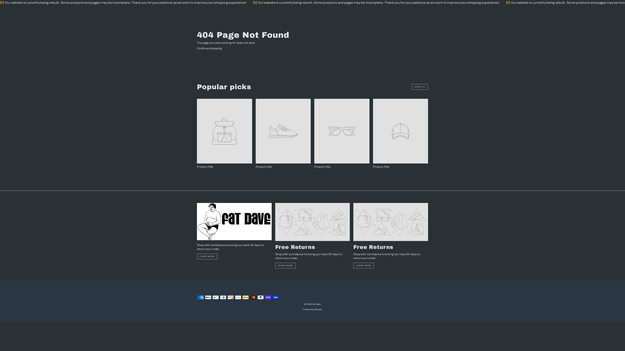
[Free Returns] (312, 222)
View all (420, 86)
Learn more (207, 256)
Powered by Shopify (312, 309)
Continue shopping (209, 48)
